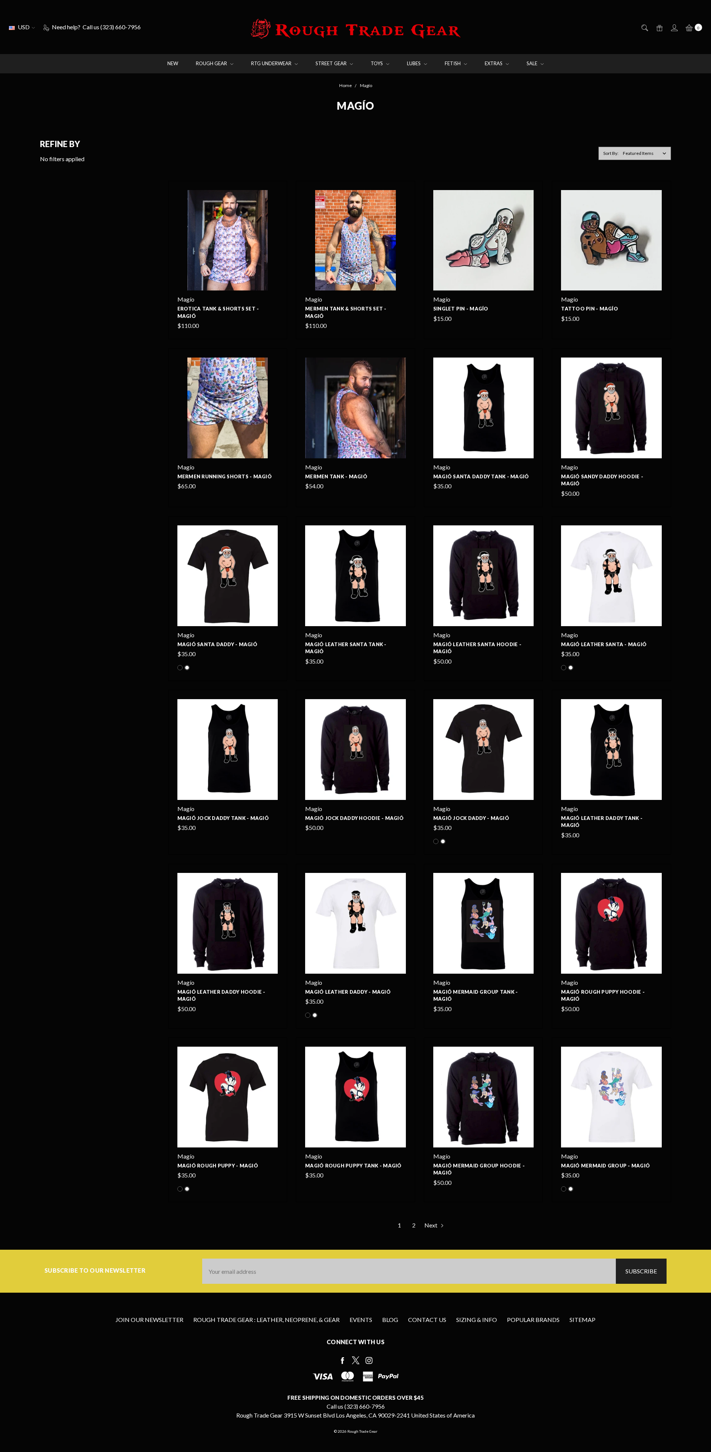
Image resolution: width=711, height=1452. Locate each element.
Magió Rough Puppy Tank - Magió (353, 1166)
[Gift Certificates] (659, 27)
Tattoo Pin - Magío (589, 309)
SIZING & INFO (476, 1319)
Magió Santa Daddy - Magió (217, 644)
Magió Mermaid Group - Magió (605, 1166)
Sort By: (610, 153)
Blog (390, 1319)
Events (361, 1319)
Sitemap (582, 1319)
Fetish (453, 63)
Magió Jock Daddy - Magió (471, 818)
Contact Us (427, 1319)
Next (431, 1225)
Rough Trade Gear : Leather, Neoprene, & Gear (266, 1319)
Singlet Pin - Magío (460, 309)
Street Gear (332, 63)
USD (24, 26)
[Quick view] (273, 194)
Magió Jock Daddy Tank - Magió (223, 818)
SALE (532, 63)
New (172, 63)
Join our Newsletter (149, 1319)
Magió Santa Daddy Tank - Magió (481, 476)
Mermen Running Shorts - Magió (224, 476)
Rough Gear (212, 63)
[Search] (644, 27)
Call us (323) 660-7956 (356, 1406)
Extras (494, 63)
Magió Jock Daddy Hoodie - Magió (354, 818)
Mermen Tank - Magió (336, 476)
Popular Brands (533, 1319)
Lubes (414, 63)
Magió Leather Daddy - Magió (348, 992)
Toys (377, 63)
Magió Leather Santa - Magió (604, 644)
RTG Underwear (272, 63)
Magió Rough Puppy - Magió (217, 1166)
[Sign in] (674, 27)
